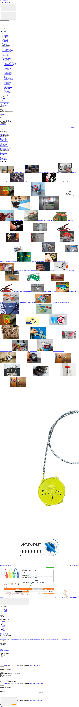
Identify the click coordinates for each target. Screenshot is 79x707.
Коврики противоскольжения (8, 87)
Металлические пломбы (4, 141)
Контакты (3, 100)
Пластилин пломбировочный (6, 59)
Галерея (3, 99)
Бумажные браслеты (7, 80)
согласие (6, 665)
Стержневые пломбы (5, 43)
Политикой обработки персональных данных (36, 683)
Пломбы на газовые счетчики (6, 48)
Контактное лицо (3, 679)
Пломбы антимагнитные (6, 47)
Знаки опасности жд (7, 81)
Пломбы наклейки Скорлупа (6, 51)
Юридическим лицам (5, 622)
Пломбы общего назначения (8, 65)
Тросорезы (5, 77)
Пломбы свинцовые (5, 41)
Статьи (3, 628)
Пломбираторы (6, 76)
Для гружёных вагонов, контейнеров (10, 63)
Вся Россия (7, 102)
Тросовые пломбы (7, 67)
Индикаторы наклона (7, 90)
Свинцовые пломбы (7, 70)
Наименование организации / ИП (5, 673)
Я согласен (14, 704)
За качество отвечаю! (3, 110)
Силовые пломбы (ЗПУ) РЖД (8, 62)
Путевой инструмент (5, 55)
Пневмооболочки (6, 86)
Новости (5, 96)
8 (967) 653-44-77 (4, 2)
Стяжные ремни (6, 83)
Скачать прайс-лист (74, 127)
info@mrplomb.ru (3, 124)
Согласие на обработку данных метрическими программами (44, 639)
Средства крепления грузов (6, 53)
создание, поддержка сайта (4, 650)
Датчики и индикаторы (6, 54)
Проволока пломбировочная (6, 57)
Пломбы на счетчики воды (6, 49)
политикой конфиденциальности (7, 700)
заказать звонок (3, 123)
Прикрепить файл (3, 680)
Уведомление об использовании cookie (60, 639)
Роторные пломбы (5, 40)
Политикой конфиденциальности (34, 665)
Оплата (3, 97)
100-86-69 (3, 102)
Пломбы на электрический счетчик (7, 50)
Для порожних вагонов (5, 36)
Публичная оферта (69, 639)
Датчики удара (6, 91)
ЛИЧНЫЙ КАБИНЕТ (4, 105)
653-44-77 (3, 103)
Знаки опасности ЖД (5, 60)
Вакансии (3, 627)
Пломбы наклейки (7, 71)
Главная (3, 621)
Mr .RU (2, 109)
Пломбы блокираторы (7, 82)
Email (1, 676)
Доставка (3, 98)
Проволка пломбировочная (8, 78)
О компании (4, 93)
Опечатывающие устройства (6, 58)
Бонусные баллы (6, 95)
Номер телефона (2, 675)
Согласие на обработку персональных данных (27, 639)
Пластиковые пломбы (5, 38)
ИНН (1, 674)
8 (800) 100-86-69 (3, 0)
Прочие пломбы (4, 44)
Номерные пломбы (5, 39)
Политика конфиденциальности (15, 639)
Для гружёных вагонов (5, 35)
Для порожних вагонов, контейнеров (10, 64)
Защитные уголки (7, 88)
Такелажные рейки (7, 84)
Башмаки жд (6, 85)
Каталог (3, 61)
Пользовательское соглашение (5, 639)
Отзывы (5, 94)
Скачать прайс (2, 114)
